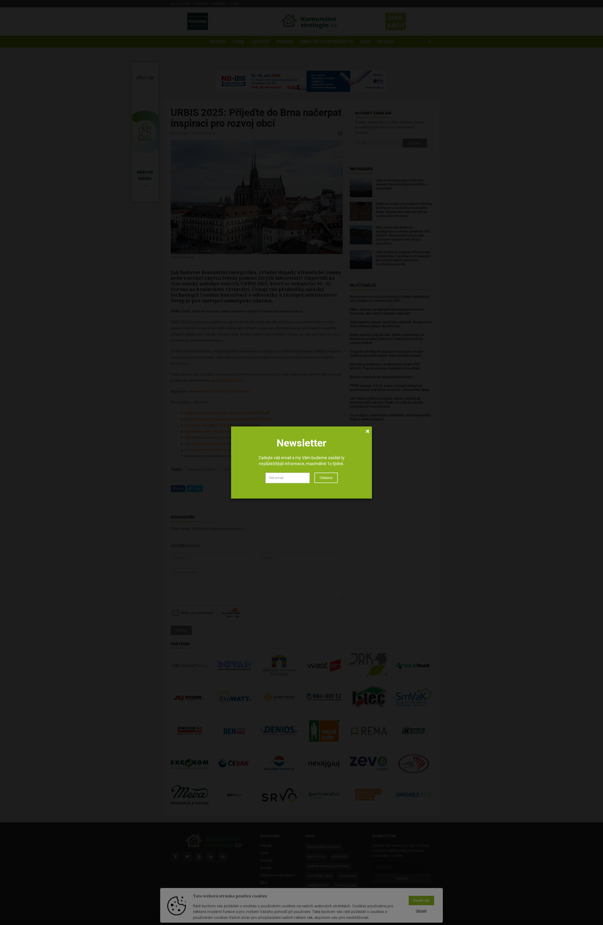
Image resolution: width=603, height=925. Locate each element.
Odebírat (326, 478)
